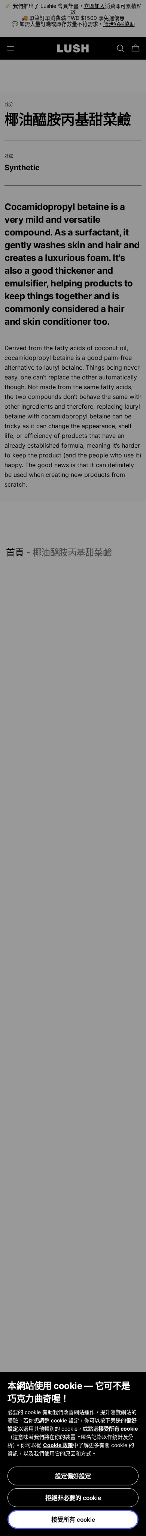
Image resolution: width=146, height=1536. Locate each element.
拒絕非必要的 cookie (73, 1498)
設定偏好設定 (73, 1476)
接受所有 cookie (73, 1519)
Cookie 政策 (58, 1445)
